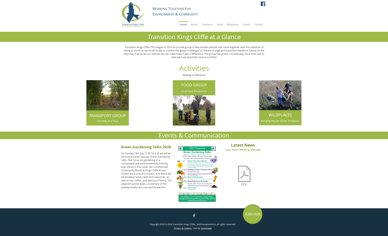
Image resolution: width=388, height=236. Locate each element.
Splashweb (206, 228)
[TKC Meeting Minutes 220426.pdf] (244, 176)
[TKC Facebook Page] (194, 215)
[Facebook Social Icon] (263, 4)
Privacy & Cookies (183, 228)
